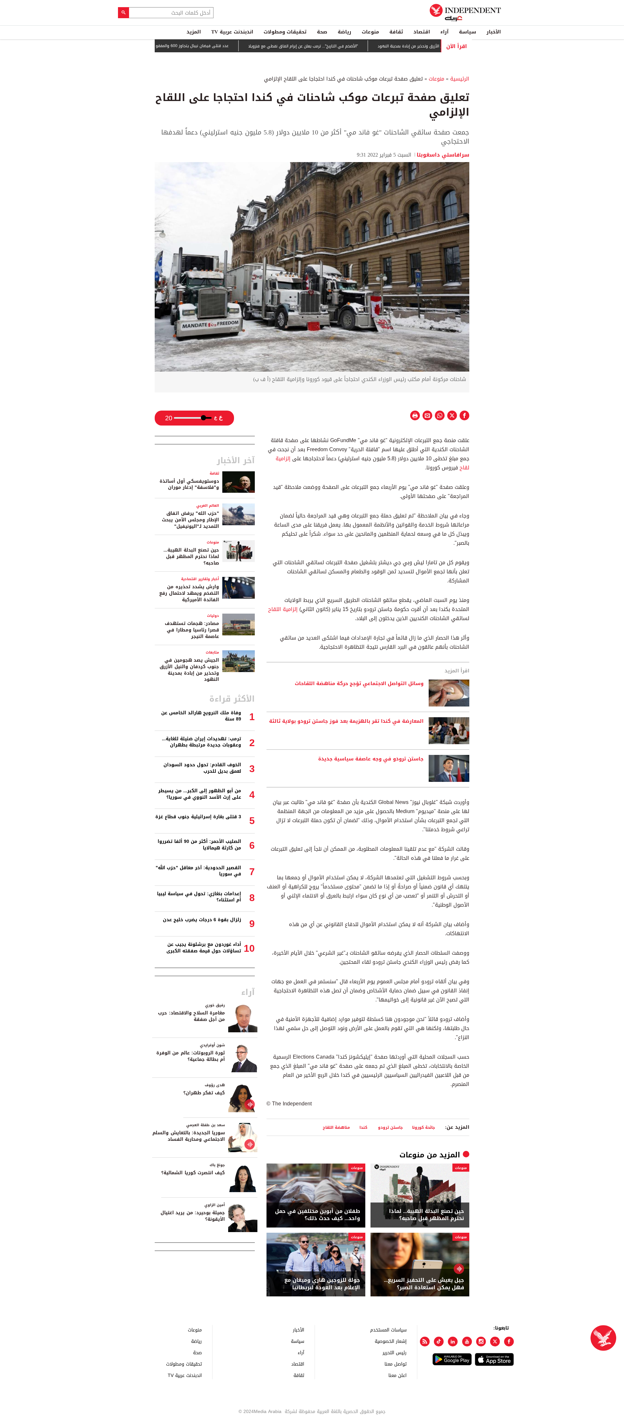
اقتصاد (421, 31)
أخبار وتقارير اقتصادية (200, 579)
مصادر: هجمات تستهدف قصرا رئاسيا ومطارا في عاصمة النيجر (192, 630)
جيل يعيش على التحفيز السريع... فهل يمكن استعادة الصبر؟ (424, 1284)
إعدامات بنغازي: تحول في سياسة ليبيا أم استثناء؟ (199, 897)
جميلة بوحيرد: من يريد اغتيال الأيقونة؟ (193, 1216)
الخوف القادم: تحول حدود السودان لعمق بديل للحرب (202, 768)
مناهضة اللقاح (336, 1127)
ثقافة (396, 31)
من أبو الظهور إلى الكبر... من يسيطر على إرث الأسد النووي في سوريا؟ (199, 794)
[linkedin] (453, 1341)
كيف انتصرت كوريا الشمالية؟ (193, 1172)
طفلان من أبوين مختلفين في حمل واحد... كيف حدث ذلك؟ (317, 1215)
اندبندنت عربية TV (232, 31)
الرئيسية (459, 79)
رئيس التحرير (395, 1352)
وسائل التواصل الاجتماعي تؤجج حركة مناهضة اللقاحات (359, 684)
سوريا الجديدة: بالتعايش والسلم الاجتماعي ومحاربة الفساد (188, 1136)
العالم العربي (207, 505)
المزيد (194, 31)
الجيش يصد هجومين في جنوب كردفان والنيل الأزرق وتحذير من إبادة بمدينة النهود (189, 670)
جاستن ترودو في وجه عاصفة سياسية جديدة (370, 759)
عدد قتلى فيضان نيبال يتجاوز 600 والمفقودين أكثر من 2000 (213, 45)
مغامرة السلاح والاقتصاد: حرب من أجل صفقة (191, 1016)
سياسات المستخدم (388, 1330)
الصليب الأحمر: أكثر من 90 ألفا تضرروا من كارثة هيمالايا (199, 844)
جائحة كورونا (423, 1127)
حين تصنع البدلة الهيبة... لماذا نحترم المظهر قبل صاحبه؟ (426, 1215)
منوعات (370, 31)
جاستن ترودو (390, 1127)
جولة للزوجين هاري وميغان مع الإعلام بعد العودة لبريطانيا (322, 1284)
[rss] (425, 1341)
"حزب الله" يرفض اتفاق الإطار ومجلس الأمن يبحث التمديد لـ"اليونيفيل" (190, 519)
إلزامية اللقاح (283, 609)
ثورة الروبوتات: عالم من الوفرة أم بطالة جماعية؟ (190, 1056)
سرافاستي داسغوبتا (443, 155)
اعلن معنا (397, 1375)
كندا (363, 1127)
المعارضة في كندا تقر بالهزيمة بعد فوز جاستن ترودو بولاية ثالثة (346, 721)
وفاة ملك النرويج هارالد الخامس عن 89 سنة (201, 716)
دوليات (213, 615)
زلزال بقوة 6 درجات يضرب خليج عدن (202, 919)
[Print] (415, 415)
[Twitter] (495, 1341)
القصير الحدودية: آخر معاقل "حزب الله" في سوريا (198, 871)
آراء (444, 31)
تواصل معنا (395, 1364)
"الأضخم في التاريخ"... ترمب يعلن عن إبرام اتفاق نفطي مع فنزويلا (339, 46)
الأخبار (494, 31)
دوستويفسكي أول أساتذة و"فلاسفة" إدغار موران (189, 484)
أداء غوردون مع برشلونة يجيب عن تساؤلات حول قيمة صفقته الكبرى (203, 947)
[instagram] (481, 1341)
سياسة (467, 31)
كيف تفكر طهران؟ (204, 1093)
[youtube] (467, 1341)
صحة (322, 31)
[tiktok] (439, 1341)
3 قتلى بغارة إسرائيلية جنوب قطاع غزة (198, 816)
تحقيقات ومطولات (285, 31)
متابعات (212, 652)
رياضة (344, 31)
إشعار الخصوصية (391, 1341)
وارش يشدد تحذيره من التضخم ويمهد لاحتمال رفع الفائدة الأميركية (189, 593)
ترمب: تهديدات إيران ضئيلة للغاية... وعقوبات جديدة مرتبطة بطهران (201, 742)
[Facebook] (509, 1341)
